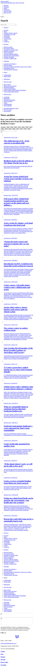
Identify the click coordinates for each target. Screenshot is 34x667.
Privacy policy (4, 662)
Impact (5, 8)
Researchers (7, 98)
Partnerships (7, 36)
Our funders (7, 37)
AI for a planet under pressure (11, 91)
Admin (5, 102)
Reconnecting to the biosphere (11, 55)
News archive (7, 84)
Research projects (8, 47)
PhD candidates (8, 105)
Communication (8, 104)
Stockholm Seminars (9, 87)
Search (2, 16)
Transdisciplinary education (10, 69)
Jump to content (5, 1)
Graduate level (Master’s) (10, 64)
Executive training (18, 66)
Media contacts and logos (10, 86)
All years (3, 127)
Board (5, 31)
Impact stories (7, 76)
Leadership (6, 97)
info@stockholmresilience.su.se (8, 643)
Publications (7, 9)
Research (6, 5)
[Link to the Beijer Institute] (16, 624)
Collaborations (7, 75)
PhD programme (8, 65)
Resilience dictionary (9, 51)
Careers (6, 40)
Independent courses (9, 68)
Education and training (9, 100)
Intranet (3, 657)
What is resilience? (8, 52)
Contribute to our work (9, 34)
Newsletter (3, 665)
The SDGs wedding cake (10, 58)
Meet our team (7, 12)
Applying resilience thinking (11, 54)
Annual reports (7, 38)
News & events (7, 11)
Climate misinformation (9, 88)
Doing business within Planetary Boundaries (15, 90)
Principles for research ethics (11, 50)
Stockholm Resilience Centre (11, 108)
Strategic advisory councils (10, 33)
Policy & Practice (8, 101)
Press (2, 654)
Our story (6, 30)
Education (6, 7)
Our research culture (9, 48)
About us (6, 27)
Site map (3, 659)
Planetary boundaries (9, 57)
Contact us (6, 41)
